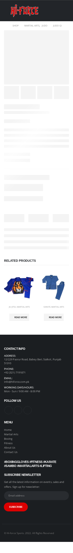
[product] (19, 287)
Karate (47, 307)
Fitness (8, 443)
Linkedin (28, 410)
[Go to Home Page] (5, 25)
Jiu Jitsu (12, 307)
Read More (20, 317)
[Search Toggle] (66, 11)
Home (8, 430)
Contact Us (10, 452)
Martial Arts (23, 307)
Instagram (18, 410)
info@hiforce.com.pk (16, 382)
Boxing (8, 439)
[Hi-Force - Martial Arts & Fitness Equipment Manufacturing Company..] (24, 10)
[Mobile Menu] (7, 10)
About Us (9, 447)
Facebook (8, 410)
